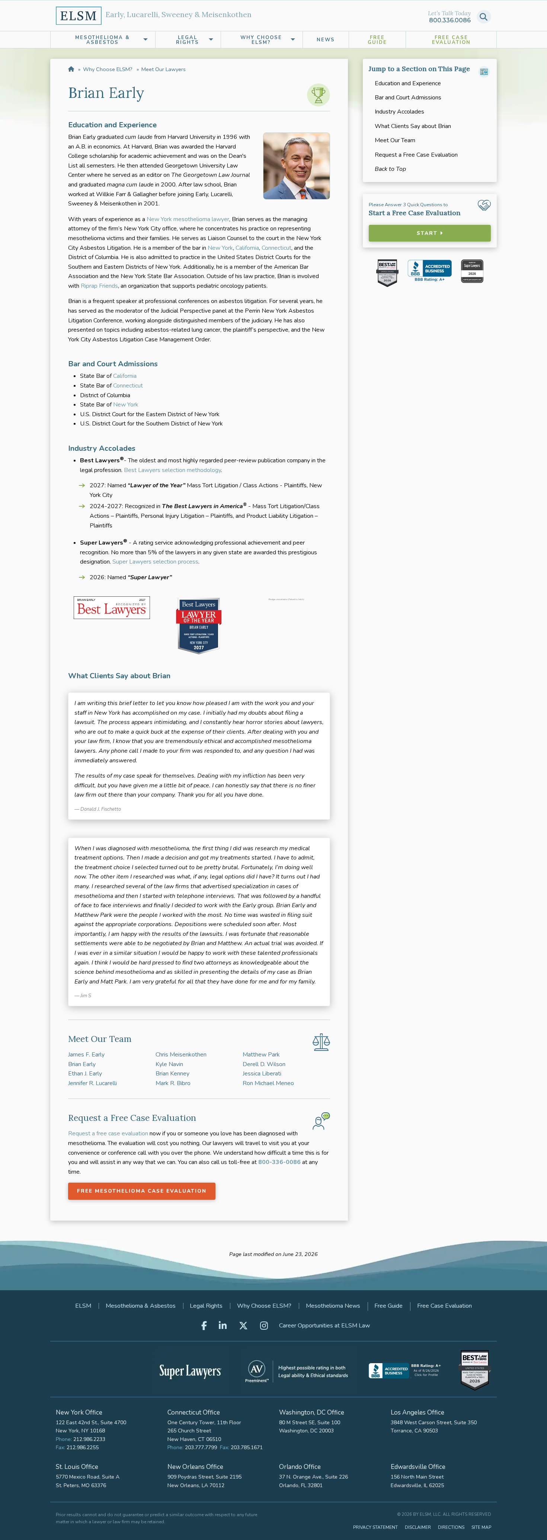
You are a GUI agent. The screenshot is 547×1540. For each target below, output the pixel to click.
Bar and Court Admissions (408, 97)
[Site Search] (484, 17)
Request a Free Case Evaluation (416, 155)
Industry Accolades (399, 112)
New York (220, 248)
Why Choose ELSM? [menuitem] (261, 40)
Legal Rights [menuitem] (187, 40)
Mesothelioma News (333, 1306)
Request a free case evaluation (108, 1133)
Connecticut (276, 248)
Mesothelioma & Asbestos (141, 1306)
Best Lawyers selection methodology (172, 470)
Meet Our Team (395, 140)
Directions (451, 1527)
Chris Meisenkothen (181, 1054)
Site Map (481, 1527)
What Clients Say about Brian (413, 126)
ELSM (83, 1306)
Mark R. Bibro (173, 1083)
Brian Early (82, 1064)
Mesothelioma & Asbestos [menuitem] (102, 40)
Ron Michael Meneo (268, 1083)
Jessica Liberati (262, 1073)
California (247, 248)
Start (428, 233)
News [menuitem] (326, 39)
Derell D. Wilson (264, 1064)
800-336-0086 (279, 1162)
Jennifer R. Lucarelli (92, 1083)
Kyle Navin (169, 1064)
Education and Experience (408, 83)
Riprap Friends (99, 286)
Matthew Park (261, 1054)
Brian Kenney (172, 1073)
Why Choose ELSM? (107, 69)
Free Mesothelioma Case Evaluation (142, 1191)
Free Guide (377, 40)
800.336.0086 (450, 20)
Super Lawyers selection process (155, 562)
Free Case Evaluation (451, 40)
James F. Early (86, 1054)
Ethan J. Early (85, 1073)
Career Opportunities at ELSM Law (324, 1325)
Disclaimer (418, 1527)
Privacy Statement (375, 1527)
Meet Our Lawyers (163, 69)
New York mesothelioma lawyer (188, 219)
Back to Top (390, 169)
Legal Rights (206, 1306)
